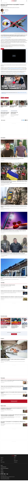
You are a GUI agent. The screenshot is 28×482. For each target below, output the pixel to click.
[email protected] (7, 478)
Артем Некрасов (6, 9)
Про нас (2, 465)
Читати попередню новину (4, 110)
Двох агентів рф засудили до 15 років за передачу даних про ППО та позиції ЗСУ (13, 253)
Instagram (2, 93)
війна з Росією (6, 97)
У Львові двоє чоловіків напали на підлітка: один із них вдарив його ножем (12, 158)
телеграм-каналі (19, 73)
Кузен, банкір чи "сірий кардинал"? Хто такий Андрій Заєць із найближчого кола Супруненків (13, 422)
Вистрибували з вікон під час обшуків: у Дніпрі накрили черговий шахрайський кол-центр (13, 278)
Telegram (19, 92)
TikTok (5, 93)
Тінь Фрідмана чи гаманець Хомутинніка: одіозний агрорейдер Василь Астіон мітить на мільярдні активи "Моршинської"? (14, 408)
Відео (14, 457)
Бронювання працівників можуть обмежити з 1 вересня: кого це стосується (12, 296)
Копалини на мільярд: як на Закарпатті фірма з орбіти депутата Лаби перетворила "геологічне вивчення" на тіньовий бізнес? (13, 415)
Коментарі (3, 120)
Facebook (23, 73)
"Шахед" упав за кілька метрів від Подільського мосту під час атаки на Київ (12, 386)
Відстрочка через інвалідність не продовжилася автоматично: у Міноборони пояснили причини (14, 206)
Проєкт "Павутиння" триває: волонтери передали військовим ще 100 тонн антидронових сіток (15, 326)
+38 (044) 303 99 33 (14, 401)
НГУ (3, 96)
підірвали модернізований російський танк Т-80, (15, 68)
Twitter (25, 92)
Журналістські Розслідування (4, 468)
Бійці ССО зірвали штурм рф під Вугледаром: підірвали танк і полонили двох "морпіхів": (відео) (5, 113)
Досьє (1, 460)
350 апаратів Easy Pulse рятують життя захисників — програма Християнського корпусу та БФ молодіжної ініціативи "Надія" (14, 182)
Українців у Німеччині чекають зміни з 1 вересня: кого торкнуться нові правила (13, 290)
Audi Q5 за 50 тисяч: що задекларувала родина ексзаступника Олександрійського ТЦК (14, 380)
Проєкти (2, 457)
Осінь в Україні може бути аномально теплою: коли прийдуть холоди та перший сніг (13, 230)
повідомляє (4, 37)
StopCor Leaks (3, 405)
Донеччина (2, 97)
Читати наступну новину (14, 110)
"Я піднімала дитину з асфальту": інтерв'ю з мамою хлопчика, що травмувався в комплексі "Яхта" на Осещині (13, 360)
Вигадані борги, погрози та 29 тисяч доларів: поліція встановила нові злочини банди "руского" (14, 392)
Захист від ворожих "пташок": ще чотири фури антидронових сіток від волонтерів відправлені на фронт (5, 326)
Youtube (23, 92)
